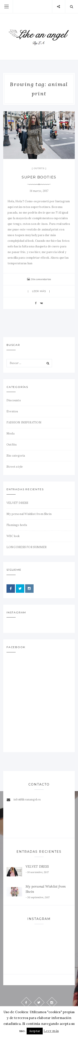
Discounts (13, 400)
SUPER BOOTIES (39, 177)
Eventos (12, 411)
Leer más (39, 291)
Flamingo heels (16, 525)
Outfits (39, 168)
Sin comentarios (41, 279)
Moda (10, 433)
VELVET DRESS (17, 503)
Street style (14, 467)
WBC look (13, 536)
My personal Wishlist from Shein (29, 514)
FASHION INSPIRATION (23, 422)
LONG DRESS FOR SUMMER (26, 547)
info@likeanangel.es (27, 799)
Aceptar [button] (34, 1031)
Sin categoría (15, 455)
